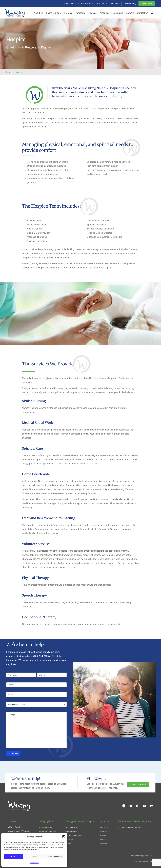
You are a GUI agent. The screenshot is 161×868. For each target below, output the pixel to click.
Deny (34, 856)
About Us (38, 13)
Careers (130, 13)
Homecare (80, 13)
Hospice (92, 13)
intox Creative (148, 861)
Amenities (105, 13)
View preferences (55, 856)
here (39, 533)
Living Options (53, 13)
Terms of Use (148, 856)
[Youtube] (145, 806)
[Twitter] (131, 806)
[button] (63, 837)
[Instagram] (138, 806)
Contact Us (142, 13)
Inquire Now (13, 753)
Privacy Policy (34, 863)
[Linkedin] (151, 806)
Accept (13, 856)
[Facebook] (124, 806)
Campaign (118, 13)
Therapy (68, 13)
